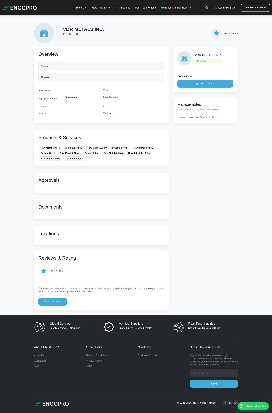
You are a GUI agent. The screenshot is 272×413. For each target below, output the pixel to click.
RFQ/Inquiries (122, 7)
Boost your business (176, 7)
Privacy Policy (94, 360)
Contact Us (40, 360)
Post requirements (145, 7)
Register (231, 7)
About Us (39, 355)
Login (221, 7)
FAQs (89, 366)
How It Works (99, 7)
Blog (36, 366)
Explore (79, 7)
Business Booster (148, 355)
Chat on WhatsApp (256, 406)
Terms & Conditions (97, 355)
